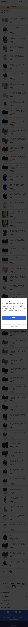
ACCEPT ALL (14, 317)
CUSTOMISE (13, 322)
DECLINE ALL (14, 326)
